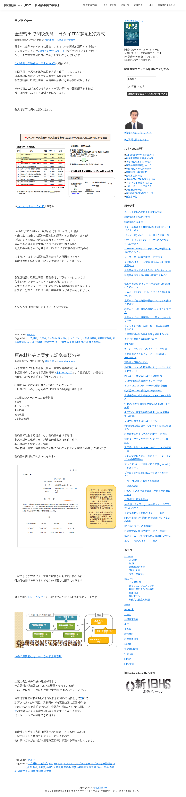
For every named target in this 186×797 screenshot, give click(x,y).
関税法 (127, 658)
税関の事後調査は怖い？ (138, 165)
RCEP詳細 (129, 344)
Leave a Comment (66, 39)
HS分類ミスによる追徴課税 (138, 526)
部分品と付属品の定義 (136, 362)
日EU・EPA (134, 570)
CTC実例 (133, 559)
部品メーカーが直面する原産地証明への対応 (147, 536)
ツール (127, 614)
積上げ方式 (60, 342)
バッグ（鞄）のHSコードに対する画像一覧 (146, 235)
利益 (35, 767)
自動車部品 (134, 596)
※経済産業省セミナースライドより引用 (38, 656)
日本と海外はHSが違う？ (139, 186)
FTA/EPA (31, 334)
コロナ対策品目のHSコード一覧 (140, 420)
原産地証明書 (104, 338)
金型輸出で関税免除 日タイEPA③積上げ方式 (60, 33)
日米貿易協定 (131, 486)
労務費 (42, 767)
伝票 (29, 767)
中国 (126, 624)
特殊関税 (129, 634)
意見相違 (133, 592)
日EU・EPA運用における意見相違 (141, 481)
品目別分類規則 (35, 342)
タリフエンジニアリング (141, 585)
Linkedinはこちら (134, 20)
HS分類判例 (135, 582)
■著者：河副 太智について (138, 132)
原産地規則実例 (137, 566)
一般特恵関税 (131, 619)
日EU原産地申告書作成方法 (140, 154)
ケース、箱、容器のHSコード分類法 (143, 257)
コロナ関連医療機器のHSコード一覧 (143, 380)
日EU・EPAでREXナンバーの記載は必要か (146, 385)
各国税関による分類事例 (141, 589)
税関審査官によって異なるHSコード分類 (145, 434)
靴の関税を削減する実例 (137, 216)
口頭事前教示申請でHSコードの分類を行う (146, 531)
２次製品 (52, 338)
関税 (77, 342)
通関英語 (129, 653)
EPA (60, 338)
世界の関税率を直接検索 (138, 161)
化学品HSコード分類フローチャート (143, 390)
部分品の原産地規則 (139, 599)
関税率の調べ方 (134, 175)
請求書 (47, 771)
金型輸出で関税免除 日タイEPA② (35, 63)
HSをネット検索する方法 (139, 182)
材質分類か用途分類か (136, 499)
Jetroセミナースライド (51, 50)
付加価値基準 (89, 338)
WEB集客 (129, 609)
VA (81, 698)
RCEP (131, 563)
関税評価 (129, 663)
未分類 (127, 629)
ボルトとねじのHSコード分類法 (140, 540)
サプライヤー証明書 (101, 763)
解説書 (127, 644)
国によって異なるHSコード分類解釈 (143, 375)
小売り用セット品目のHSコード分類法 (144, 512)
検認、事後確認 (137, 573)
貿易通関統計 (131, 648)
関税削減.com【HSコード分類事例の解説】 (32, 5)
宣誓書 (92, 767)
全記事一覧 (131, 196)
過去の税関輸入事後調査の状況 (140, 339)
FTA (65, 338)
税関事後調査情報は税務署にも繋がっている (147, 270)
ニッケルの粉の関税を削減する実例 (143, 212)
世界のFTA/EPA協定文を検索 (140, 179)
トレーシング (64, 372)
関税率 (84, 342)
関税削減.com (100, 787)
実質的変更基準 (80, 767)
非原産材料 (95, 342)
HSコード (129, 578)
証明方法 (22, 771)
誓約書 (39, 771)
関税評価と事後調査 (136, 172)
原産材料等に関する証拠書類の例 (48, 355)
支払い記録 (103, 767)
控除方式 (49, 342)
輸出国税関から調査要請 (138, 168)
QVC (60, 763)
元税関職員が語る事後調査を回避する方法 (146, 334)
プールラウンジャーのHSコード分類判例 (145, 349)
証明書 (70, 342)
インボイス (69, 763)
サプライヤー (75, 338)
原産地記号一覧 (134, 189)
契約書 (67, 767)
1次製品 (42, 338)
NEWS (127, 604)
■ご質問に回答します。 (136, 139)
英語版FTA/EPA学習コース (139, 193)
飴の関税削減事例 (133, 221)
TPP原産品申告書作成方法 (139, 158)
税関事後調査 (131, 639)
